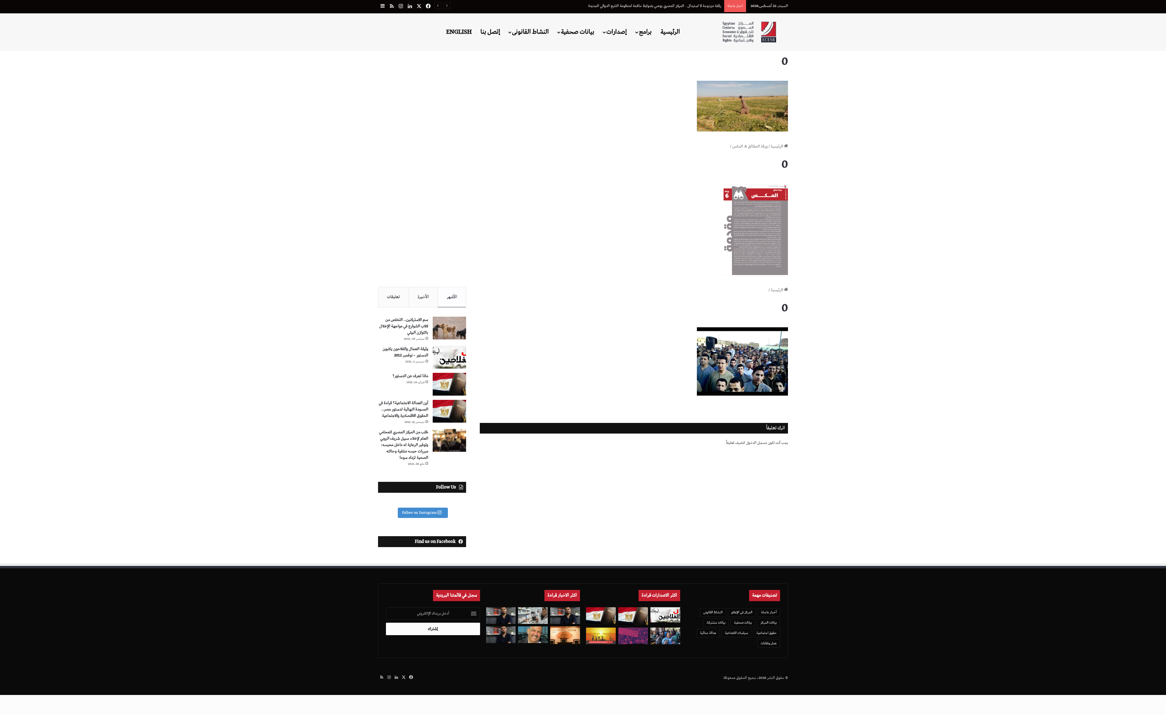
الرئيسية (670, 32)
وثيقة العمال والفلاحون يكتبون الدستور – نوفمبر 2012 (405, 352)
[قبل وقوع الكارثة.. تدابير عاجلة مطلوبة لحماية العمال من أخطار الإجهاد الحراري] (601, 636)
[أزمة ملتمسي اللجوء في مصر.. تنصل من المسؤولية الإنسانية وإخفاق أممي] (665, 636)
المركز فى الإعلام (741, 612)
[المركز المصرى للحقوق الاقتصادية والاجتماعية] (749, 32)
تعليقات (393, 297)
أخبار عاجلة (769, 612)
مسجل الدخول (756, 442)
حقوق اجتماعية (766, 633)
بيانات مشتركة (716, 622)
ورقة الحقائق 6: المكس (750, 146)
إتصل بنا (490, 32)
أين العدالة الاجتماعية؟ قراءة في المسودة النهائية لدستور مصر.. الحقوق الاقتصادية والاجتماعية (403, 409)
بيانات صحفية (577, 32)
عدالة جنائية (708, 633)
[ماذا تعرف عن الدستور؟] (449, 384)
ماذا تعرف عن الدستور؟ (410, 376)
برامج (645, 32)
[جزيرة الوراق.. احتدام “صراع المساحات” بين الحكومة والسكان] (633, 636)
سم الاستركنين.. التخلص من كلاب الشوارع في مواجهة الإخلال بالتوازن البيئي (403, 326)
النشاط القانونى (530, 32)
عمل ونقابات (769, 643)
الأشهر (452, 297)
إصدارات (616, 32)
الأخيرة (423, 297)
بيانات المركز (768, 622)
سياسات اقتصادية (736, 633)
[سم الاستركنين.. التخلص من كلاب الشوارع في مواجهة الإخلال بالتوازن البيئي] (449, 328)
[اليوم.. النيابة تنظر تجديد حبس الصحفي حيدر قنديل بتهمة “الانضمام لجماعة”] (501, 615)
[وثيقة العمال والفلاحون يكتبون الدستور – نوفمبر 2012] (449, 357)
